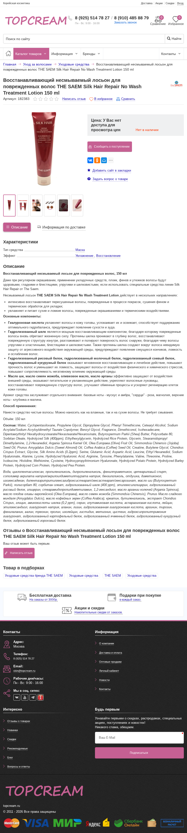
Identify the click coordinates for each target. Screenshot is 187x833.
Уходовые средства (83, 575)
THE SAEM (112, 575)
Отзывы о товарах (18, 721)
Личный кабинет (109, 670)
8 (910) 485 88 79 (131, 17)
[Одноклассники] (97, 160)
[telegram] (32, 697)
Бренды (89, 54)
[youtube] (24, 697)
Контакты (169, 54)
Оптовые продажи (110, 661)
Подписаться (139, 753)
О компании (106, 643)
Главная (9, 64)
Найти (176, 39)
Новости (104, 680)
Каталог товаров (28, 54)
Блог (10, 757)
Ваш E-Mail (107, 737)
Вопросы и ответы (18, 766)
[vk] (16, 697)
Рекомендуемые (17, 748)
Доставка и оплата (110, 652)
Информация (62, 54)
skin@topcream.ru (24, 670)
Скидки (11, 739)
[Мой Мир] (104, 160)
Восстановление (108, 256)
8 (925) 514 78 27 (92, 17)
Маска (80, 250)
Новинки (12, 730)
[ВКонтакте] (90, 160)
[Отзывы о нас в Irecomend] (40, 697)
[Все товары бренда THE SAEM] (176, 84)
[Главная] (8, 54)
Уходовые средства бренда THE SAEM (34, 575)
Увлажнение (84, 256)
